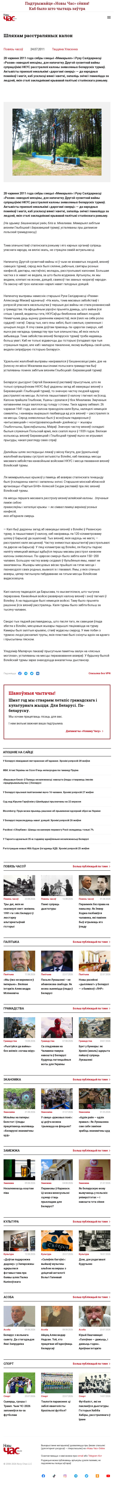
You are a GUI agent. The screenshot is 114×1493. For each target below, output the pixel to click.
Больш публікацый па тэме (90, 866)
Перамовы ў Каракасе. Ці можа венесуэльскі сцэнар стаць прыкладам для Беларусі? (55, 1197)
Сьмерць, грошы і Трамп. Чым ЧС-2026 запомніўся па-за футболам (17, 1408)
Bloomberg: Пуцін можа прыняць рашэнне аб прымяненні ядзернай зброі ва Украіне (52, 811)
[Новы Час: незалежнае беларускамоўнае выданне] (29, 17)
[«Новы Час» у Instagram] (65, 1475)
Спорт (9, 1363)
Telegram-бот (95, 1456)
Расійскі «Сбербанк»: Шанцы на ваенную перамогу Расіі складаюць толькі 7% (48, 829)
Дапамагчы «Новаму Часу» (83, 731)
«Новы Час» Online (95, 1448)
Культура (11, 1221)
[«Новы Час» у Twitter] (86, 1475)
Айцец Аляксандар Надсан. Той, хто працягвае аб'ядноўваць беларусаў (56, 1341)
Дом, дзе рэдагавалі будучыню (92, 1261)
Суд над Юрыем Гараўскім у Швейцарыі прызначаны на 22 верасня (42, 801)
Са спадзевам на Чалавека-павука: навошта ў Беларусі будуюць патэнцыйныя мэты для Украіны (56, 1055)
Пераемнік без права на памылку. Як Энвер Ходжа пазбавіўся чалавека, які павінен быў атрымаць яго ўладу (94, 915)
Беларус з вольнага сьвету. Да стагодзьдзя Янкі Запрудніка (19, 1339)
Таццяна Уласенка (65, 49)
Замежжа (12, 1150)
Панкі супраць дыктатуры (50, 906)
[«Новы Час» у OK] (97, 1475)
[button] (109, 17)
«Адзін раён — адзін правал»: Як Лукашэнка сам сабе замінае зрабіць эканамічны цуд (94, 1124)
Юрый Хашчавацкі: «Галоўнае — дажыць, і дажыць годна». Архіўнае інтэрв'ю (93, 1341)
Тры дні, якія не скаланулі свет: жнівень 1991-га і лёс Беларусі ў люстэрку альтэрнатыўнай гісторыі (19, 915)
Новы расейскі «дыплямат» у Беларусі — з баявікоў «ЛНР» (94, 984)
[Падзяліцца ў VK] (37, 673)
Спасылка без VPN (99, 673)
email (80, 1456)
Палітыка (11, 942)
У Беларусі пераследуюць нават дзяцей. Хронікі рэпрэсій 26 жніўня (42, 820)
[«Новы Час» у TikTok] (54, 1475)
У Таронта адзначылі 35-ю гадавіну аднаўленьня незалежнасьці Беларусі (46, 839)
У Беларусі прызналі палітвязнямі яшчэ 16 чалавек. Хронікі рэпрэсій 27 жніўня (48, 792)
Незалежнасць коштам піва (19, 1190)
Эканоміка (12, 1079)
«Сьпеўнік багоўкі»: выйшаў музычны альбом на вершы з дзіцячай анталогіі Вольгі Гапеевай (53, 1268)
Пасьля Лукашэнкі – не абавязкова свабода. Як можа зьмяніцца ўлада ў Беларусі (57, 986)
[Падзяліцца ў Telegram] (26, 673)
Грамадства (14, 1008)
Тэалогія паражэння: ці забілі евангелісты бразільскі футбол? (56, 1406)
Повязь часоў (13, 49)
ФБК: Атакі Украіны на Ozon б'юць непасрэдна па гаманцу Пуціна (40, 770)
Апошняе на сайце (18, 752)
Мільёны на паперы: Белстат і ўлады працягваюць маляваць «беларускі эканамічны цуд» (19, 1126)
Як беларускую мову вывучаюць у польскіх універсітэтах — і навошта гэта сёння (93, 1195)
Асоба (9, 1297)
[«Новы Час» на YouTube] (108, 1475)
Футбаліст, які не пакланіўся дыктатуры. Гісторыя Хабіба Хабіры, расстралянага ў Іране (94, 1410)
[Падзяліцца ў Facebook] (20, 673)
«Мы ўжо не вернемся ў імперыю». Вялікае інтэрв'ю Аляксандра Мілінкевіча (19, 986)
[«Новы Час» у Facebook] (43, 1475)
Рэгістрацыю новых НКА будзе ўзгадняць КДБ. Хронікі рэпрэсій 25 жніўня (46, 848)
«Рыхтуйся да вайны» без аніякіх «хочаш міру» (19, 1048)
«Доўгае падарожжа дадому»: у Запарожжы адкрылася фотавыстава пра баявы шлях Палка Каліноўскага (19, 1270)
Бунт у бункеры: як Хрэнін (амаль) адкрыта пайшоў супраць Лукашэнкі (94, 1053)
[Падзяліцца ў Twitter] (32, 673)
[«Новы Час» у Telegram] (76, 1475)
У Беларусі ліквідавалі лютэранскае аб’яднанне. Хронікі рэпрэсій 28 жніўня (46, 761)
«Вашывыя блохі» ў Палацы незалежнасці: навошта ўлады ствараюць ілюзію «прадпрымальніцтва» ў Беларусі (48, 781)
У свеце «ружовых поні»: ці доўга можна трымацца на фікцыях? (57, 1122)
